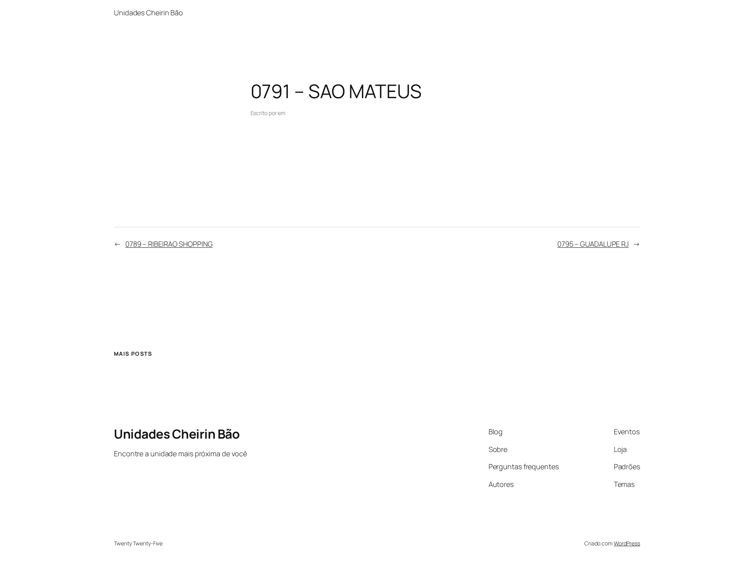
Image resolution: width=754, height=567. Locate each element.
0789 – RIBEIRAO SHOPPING (169, 244)
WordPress (627, 543)
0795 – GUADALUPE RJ (593, 244)
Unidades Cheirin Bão (177, 434)
